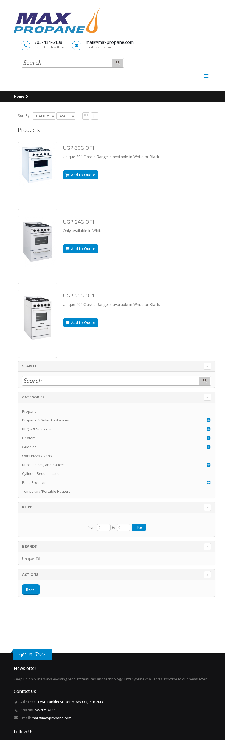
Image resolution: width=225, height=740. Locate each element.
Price (27, 507)
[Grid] (94, 116)
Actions (30, 574)
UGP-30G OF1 (79, 147)
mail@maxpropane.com (51, 717)
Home (19, 96)
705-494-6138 (44, 709)
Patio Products (34, 482)
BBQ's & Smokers (36, 429)
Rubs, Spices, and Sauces (43, 464)
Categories (33, 397)
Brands (29, 546)
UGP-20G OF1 (79, 295)
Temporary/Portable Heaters (46, 491)
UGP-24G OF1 (79, 221)
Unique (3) (31, 558)
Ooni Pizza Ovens (37, 455)
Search (29, 365)
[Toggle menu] (206, 76)
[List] (85, 116)
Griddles (29, 446)
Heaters (29, 437)
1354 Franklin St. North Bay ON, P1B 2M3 (70, 701)
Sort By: (24, 115)
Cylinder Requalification (42, 473)
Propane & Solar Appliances (45, 420)
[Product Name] (37, 164)
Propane (29, 411)
